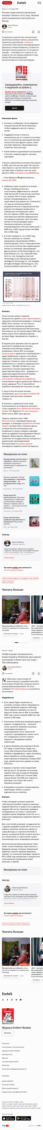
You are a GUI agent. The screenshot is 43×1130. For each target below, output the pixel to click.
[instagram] (12, 1000)
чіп (20, 578)
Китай (10, 578)
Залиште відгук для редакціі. (13, 570)
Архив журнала (7, 1081)
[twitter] (3, 1000)
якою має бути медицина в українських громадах (15, 628)
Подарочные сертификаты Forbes (14, 1092)
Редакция (5, 1076)
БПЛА (36, 578)
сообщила (28, 42)
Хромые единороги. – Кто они (15, 481)
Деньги (6, 470)
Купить (7, 1033)
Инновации (7, 511)
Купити (14, 108)
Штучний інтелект (15, 924)
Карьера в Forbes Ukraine (11, 1051)
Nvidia (5, 924)
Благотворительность (10, 1088)
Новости (4, 9)
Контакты (6, 1043)
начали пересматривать (30, 319)
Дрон (15, 578)
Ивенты (5, 1058)
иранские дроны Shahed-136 (26, 394)
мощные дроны (8, 354)
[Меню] (39, 3)
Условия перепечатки (10, 1062)
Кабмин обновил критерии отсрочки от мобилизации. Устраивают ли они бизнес (16, 463)
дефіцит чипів (27, 578)
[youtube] (20, 1000)
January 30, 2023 (9, 180)
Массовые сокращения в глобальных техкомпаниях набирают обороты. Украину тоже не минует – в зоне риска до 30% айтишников (15, 501)
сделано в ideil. (34, 1125)
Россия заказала (29, 411)
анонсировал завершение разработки (18, 379)
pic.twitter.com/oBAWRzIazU (27, 173)
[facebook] (7, 1000)
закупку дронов (25, 444)
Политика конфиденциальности (14, 1069)
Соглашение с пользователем (13, 1047)
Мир (5, 527)
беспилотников (8, 421)
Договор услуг (7, 1054)
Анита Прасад (13, 25)
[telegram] (16, 1000)
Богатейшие (7, 488)
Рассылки (5, 1065)
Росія (4, 578)
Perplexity (26, 924)
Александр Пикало (14, 667)
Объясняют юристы (14, 521)
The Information (18, 689)
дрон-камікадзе (8, 582)
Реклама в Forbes (8, 1085)
